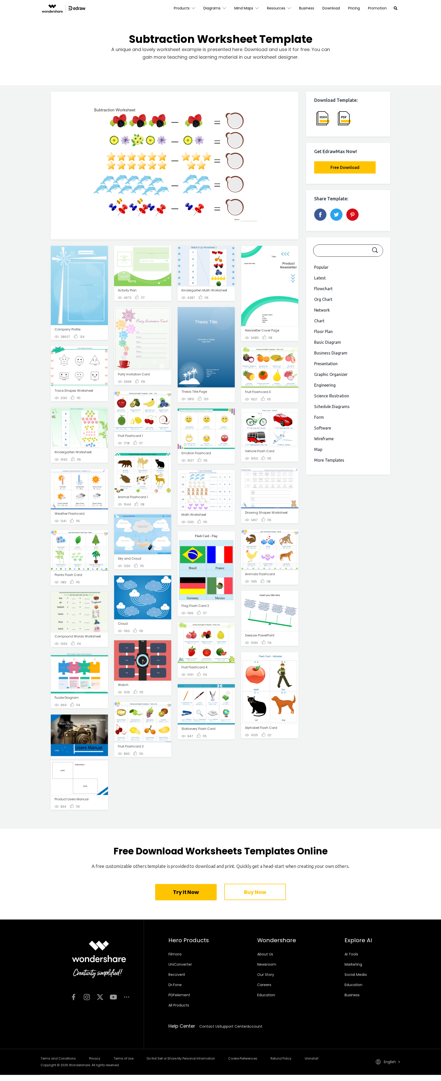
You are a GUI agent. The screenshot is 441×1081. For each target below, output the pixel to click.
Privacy (94, 1058)
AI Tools (351, 954)
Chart (319, 320)
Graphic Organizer (331, 374)
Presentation (326, 363)
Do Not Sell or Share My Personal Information (181, 1058)
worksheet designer (275, 57)
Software (322, 428)
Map (318, 449)
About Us (265, 954)
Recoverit (176, 974)
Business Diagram (330, 353)
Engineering (325, 385)
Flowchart (323, 288)
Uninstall (311, 1058)
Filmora (174, 954)
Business (306, 8)
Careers (264, 984)
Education (266, 995)
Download (331, 8)
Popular (321, 267)
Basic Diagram (327, 342)
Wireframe (324, 438)
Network (322, 310)
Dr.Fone (175, 984)
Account (254, 1026)
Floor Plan (323, 331)
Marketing (353, 964)
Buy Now (255, 892)
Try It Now (186, 892)
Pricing (354, 8)
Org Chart (323, 299)
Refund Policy (281, 1058)
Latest (320, 278)
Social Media (356, 974)
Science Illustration (331, 396)
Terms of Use (123, 1058)
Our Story (265, 974)
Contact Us (209, 1026)
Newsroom (266, 964)
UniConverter (180, 964)
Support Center (233, 1026)
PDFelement (179, 995)
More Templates (329, 460)
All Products (178, 1005)
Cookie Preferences (242, 1058)
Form (319, 417)
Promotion (377, 8)
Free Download (344, 167)
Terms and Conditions (58, 1058)
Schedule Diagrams (332, 406)
